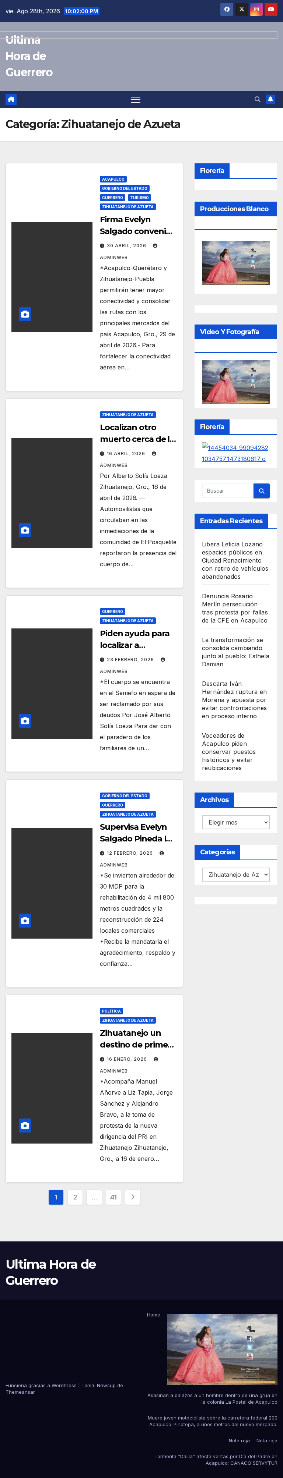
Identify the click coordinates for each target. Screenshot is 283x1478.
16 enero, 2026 (128, 1059)
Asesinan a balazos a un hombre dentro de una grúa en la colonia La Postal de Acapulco (212, 1398)
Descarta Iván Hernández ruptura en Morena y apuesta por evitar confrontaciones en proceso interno (234, 700)
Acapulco (113, 179)
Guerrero (112, 197)
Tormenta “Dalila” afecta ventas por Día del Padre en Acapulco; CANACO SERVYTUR (215, 1459)
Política (111, 1011)
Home (153, 1315)
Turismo (139, 197)
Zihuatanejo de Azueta (128, 207)
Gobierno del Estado (124, 188)
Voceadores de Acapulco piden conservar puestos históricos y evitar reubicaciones (229, 752)
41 (113, 1197)
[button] (258, 99)
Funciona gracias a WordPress (42, 1385)
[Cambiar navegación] (136, 99)
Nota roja (239, 1440)
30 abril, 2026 (127, 245)
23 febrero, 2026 (131, 659)
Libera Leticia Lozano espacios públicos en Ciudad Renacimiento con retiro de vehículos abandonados (235, 560)
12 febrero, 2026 (130, 853)
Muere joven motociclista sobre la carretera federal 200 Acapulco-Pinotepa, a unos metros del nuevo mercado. (212, 1421)
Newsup (106, 1385)
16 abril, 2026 (127, 453)
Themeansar (20, 1392)
